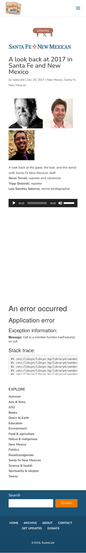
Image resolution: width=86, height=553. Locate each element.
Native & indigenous (23, 439)
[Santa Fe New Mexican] (40, 48)
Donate (53, 528)
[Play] (14, 203)
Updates (43, 30)
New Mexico (55, 80)
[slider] (69, 202)
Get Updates (32, 528)
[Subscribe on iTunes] (51, 35)
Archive (30, 523)
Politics (14, 450)
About (47, 523)
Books (13, 412)
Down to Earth (19, 418)
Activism (15, 396)
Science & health (21, 466)
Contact (65, 523)
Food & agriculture (21, 434)
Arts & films (17, 402)
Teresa (13, 476)
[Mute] (60, 203)
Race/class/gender (21, 455)
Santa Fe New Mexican (25, 460)
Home (13, 523)
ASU (12, 407)
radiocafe (18, 80)
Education (16, 423)
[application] (43, 203)
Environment (18, 428)
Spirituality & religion (24, 471)
